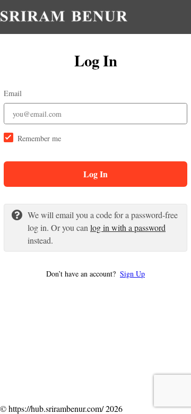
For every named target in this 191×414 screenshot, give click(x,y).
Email (13, 93)
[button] (95, 274)
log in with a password (128, 227)
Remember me (39, 138)
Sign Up (132, 274)
